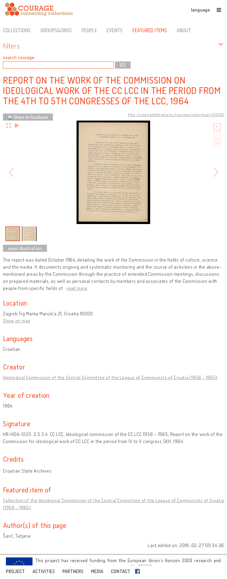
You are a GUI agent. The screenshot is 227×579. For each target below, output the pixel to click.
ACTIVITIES (44, 571)
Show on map (16, 321)
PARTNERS (72, 571)
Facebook (138, 571)
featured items (149, 30)
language (200, 9)
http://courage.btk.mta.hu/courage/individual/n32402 (176, 114)
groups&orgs (56, 30)
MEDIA (97, 571)
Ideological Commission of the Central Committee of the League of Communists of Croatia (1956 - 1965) (110, 377)
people (89, 30)
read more (77, 288)
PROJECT (15, 571)
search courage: (19, 57)
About (184, 30)
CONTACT (120, 571)
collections (16, 30)
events (114, 30)
